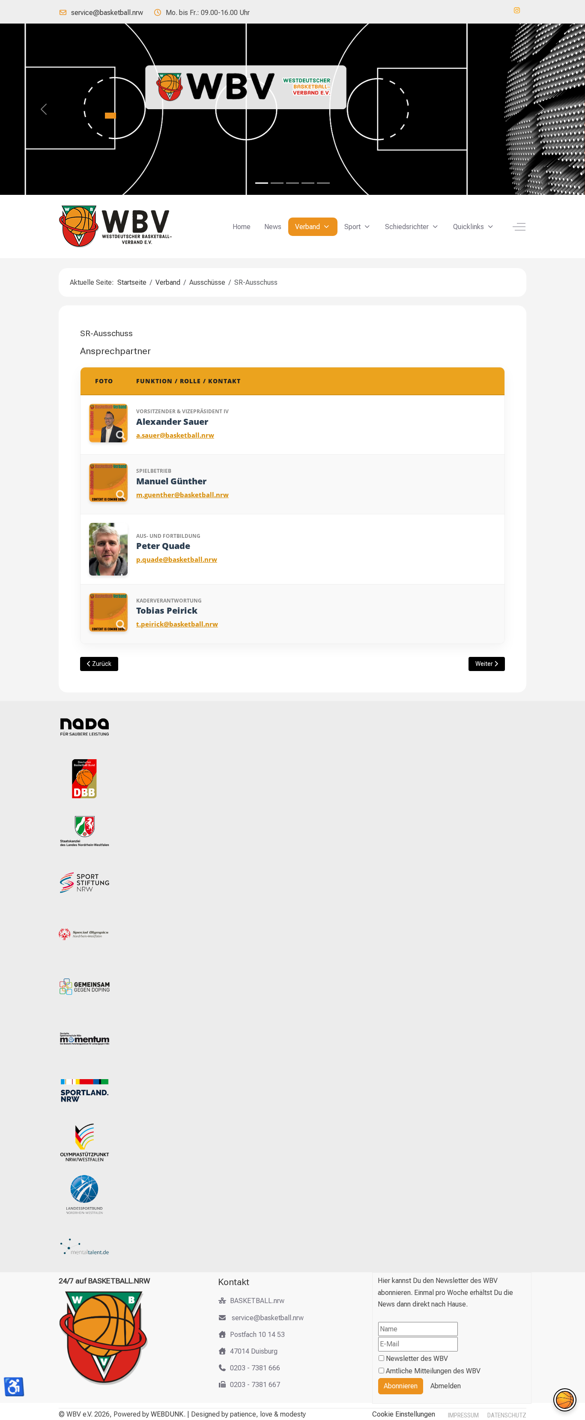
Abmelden (445, 1386)
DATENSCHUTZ (506, 1415)
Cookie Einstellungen (403, 1414)
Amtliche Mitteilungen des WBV (433, 1371)
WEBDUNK (167, 1414)
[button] (564, 1399)
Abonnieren (401, 1386)
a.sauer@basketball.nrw (175, 435)
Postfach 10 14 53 (257, 1335)
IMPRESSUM (463, 1415)
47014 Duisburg (254, 1351)
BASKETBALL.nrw (257, 1301)
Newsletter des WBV (417, 1358)
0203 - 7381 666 (255, 1368)
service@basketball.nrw (107, 13)
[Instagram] (517, 10)
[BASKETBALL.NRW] (123, 226)
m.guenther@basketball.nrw (182, 494)
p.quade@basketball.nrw (176, 559)
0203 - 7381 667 (255, 1385)
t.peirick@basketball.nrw (177, 624)
